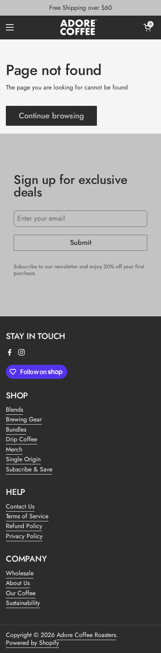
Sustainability (23, 602)
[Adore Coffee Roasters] (78, 27)
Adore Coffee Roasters (86, 634)
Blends (14, 409)
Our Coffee (21, 593)
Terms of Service (27, 516)
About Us (18, 582)
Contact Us (20, 506)
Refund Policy (24, 525)
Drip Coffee (21, 439)
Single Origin (23, 459)
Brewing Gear (24, 419)
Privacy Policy (24, 536)
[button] (147, 27)
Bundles (16, 429)
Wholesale (20, 573)
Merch (14, 449)
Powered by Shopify (32, 642)
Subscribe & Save (29, 469)
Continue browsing (51, 115)
